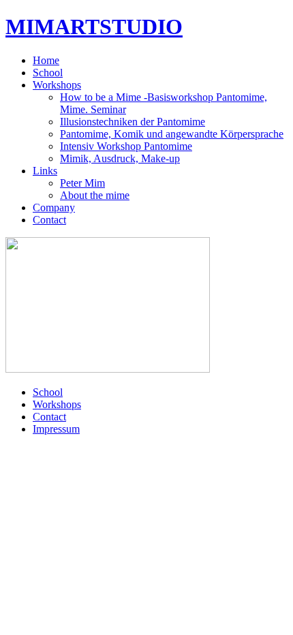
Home (46, 60)
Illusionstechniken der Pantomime (132, 121)
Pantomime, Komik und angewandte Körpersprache (171, 134)
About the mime (94, 195)
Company (54, 207)
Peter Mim (82, 183)
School (48, 72)
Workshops (57, 85)
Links (45, 170)
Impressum (56, 429)
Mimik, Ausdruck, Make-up (120, 158)
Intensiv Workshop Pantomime (126, 146)
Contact (49, 220)
